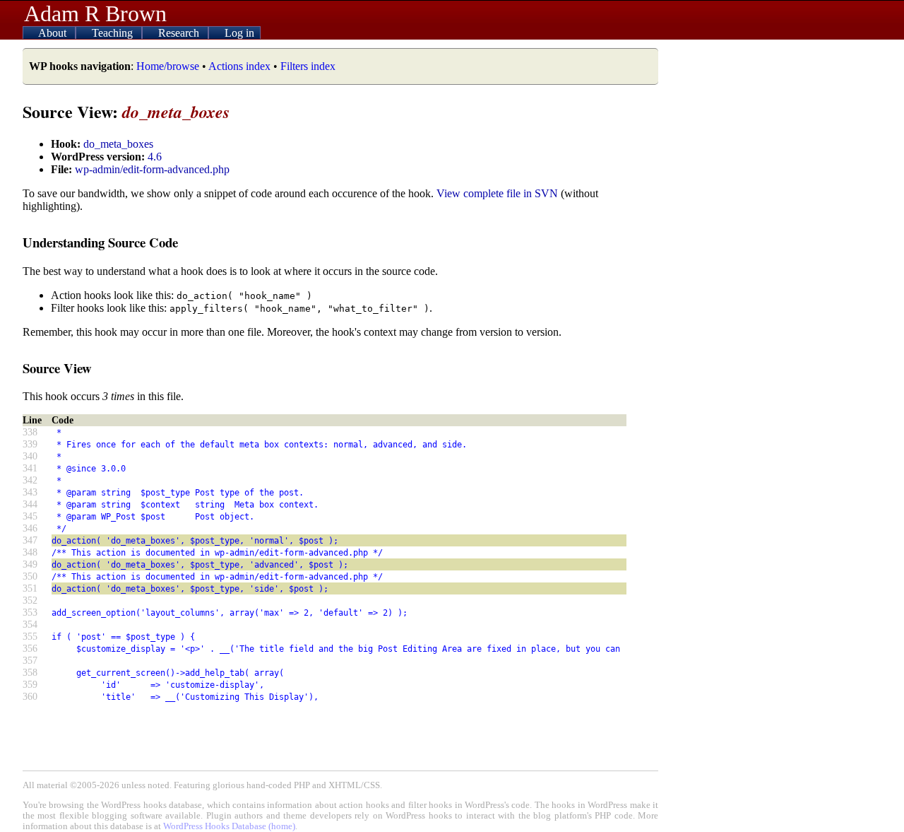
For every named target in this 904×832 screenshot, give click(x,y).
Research (180, 33)
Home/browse (167, 66)
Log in (239, 33)
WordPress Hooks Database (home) (229, 826)
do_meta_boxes (118, 144)
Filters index (307, 66)
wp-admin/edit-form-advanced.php (152, 169)
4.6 (155, 157)
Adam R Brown (95, 13)
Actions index (239, 66)
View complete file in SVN (497, 193)
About (53, 33)
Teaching (114, 33)
